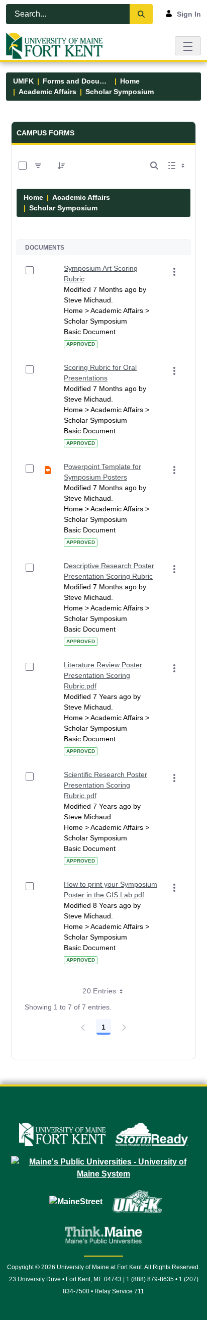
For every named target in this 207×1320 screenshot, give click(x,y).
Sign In (189, 14)
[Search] (141, 14)
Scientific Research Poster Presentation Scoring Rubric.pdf (105, 785)
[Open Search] (154, 166)
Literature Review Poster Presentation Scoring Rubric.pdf (103, 675)
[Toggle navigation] (188, 45)
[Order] (61, 166)
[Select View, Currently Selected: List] (177, 166)
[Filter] (38, 166)
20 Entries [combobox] (99, 991)
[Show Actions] (174, 272)
